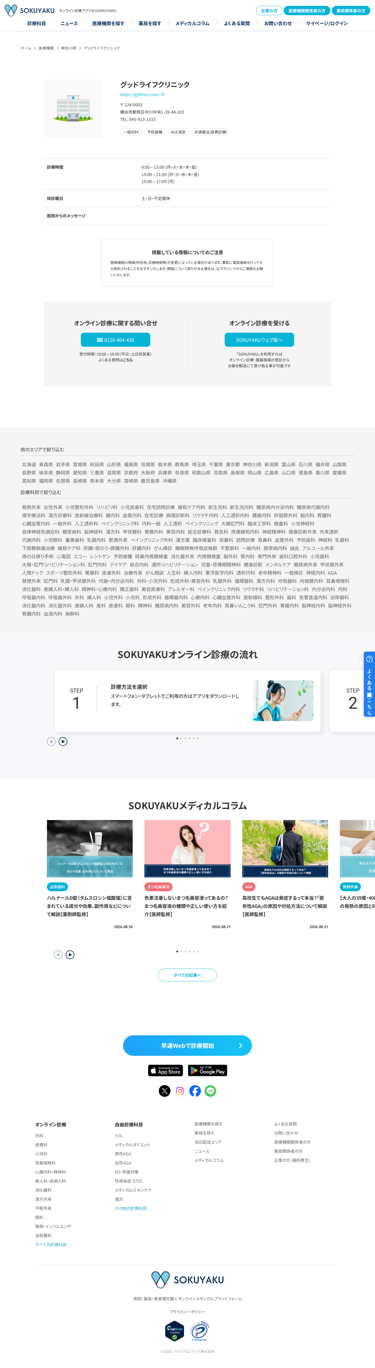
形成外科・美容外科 (190, 580)
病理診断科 (178, 515)
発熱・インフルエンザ (53, 1226)
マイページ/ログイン (327, 23)
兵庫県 (165, 472)
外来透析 (329, 531)
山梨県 (340, 464)
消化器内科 (33, 605)
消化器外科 (60, 605)
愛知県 (80, 472)
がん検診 (163, 547)
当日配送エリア (208, 1142)
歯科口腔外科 (293, 556)
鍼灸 (294, 547)
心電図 (64, 556)
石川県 (306, 464)
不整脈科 (229, 547)
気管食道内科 (313, 597)
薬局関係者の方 (351, 10)
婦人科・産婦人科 (50, 1181)
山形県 (114, 464)
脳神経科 (93, 531)
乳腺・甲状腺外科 (78, 580)
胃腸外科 (153, 531)
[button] (70, 954)
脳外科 (231, 556)
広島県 (272, 472)
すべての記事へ (187, 975)
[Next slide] (63, 741)
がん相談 (154, 572)
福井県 (323, 464)
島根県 (238, 472)
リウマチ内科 (205, 515)
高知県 (29, 480)
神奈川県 (68, 48)
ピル (118, 1135)
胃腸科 (92, 572)
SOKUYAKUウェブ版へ (259, 339)
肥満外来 (118, 539)
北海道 (29, 464)
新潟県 (272, 464)
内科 (342, 588)
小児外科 (113, 597)
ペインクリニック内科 (218, 588)
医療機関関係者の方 (307, 10)
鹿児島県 (150, 480)
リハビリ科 (106, 506)
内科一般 (151, 523)
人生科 (174, 572)
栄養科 (226, 539)
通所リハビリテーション (174, 564)
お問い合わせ (278, 23)
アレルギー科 (181, 588)
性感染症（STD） (129, 1181)
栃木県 (165, 464)
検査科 (281, 523)
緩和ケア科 (69, 547)
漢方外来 (43, 1199)
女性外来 (53, 506)
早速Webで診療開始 (187, 1045)
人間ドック (32, 572)
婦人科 (94, 597)
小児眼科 (53, 539)
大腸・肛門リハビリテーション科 (53, 564)
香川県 (323, 472)
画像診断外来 (303, 531)
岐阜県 (46, 472)
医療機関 (46, 48)
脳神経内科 (313, 605)
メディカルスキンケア (133, 1190)
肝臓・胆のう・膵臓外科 (106, 547)
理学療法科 (33, 515)
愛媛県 (340, 472)
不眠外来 (43, 1208)
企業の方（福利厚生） (292, 1160)
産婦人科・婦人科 (61, 588)
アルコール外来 (318, 547)
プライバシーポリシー (187, 1311)
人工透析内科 (235, 515)
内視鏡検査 (209, 556)
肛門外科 (267, 605)
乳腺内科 (96, 539)
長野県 (29, 472)
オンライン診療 (50, 1124)
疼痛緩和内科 (245, 531)
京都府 (131, 472)
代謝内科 (31, 539)
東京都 (233, 464)
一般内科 (251, 547)
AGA (332, 572)
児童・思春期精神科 (221, 564)
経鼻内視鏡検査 (151, 556)
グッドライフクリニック (102, 48)
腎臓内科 (31, 613)
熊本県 (97, 480)
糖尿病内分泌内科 (275, 506)
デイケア (118, 564)
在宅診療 (153, 515)
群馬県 (182, 464)
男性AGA (123, 1154)
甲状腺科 (132, 531)
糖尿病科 (71, 531)
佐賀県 (63, 480)
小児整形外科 (79, 506)
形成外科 (152, 597)
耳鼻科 (265, 539)
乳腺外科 (222, 580)
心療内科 (200, 597)
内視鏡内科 (311, 580)
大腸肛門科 (233, 523)
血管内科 (132, 515)
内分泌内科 (323, 588)
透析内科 (245, 572)
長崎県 (80, 480)
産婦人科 (84, 605)
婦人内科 (193, 572)
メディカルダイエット (132, 1144)
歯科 (291, 597)
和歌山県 (201, 472)
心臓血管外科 (226, 597)
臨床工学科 (259, 523)
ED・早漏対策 (127, 1172)
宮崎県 (131, 480)
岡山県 (255, 472)
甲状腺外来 (332, 564)
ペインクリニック (201, 523)
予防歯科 (305, 539)
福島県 (131, 464)
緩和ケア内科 (191, 506)
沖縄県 (170, 480)
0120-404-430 (119, 339)
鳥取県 (221, 472)
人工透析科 (86, 523)
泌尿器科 (339, 597)
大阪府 (148, 472)
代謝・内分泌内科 (116, 580)
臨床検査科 (204, 539)
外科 (79, 597)
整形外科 (274, 597)
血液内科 (53, 613)
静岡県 (63, 472)
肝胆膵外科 (285, 515)
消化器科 (31, 588)
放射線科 (252, 597)
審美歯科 (74, 539)
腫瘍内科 (261, 515)
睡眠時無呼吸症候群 (196, 547)
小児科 (133, 597)
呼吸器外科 (60, 597)
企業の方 (269, 10)
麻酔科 (72, 613)
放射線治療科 (89, 515)
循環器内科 (176, 597)
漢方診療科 (60, 515)
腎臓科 (324, 515)
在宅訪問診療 (161, 506)
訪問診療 (245, 539)
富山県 (289, 464)
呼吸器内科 (33, 597)
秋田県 (97, 464)
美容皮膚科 (153, 588)
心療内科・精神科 (50, 1172)
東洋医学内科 (219, 572)
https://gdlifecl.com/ (140, 94)
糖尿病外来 (305, 564)
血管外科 (284, 539)
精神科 (145, 605)
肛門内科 (97, 564)
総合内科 (139, 564)
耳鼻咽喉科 (338, 580)
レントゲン (100, 556)
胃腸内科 (289, 605)
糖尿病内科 (166, 605)
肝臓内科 (141, 547)
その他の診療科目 (131, 1208)
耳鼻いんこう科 (240, 605)
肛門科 (51, 580)
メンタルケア (278, 564)
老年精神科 (270, 572)
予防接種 (122, 556)
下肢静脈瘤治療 (38, 547)
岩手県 (63, 464)
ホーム (26, 48)
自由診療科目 (129, 1124)
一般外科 (62, 523)
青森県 (46, 464)
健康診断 (253, 564)
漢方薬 (183, 539)
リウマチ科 (253, 588)
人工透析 (172, 523)
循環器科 (244, 580)
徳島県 (306, 472)
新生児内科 (241, 506)
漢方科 (113, 531)
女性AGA (123, 1163)
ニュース (69, 23)
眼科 (130, 605)
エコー (80, 556)
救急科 (221, 531)
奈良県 (182, 472)
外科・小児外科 (152, 580)
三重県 (97, 472)
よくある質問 (237, 23)
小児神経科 (302, 523)
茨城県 (148, 464)
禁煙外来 (31, 580)
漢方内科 (265, 580)
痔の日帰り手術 (38, 556)
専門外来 (267, 556)
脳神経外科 (340, 605)
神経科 (325, 539)
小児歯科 (319, 556)
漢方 (119, 1199)
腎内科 (248, 556)
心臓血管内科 (36, 523)
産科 (101, 605)
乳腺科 (342, 539)
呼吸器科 (287, 580)
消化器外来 (182, 556)
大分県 (114, 480)
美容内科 (175, 531)
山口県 (289, 472)
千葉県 (216, 464)
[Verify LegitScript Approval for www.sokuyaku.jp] (175, 1331)
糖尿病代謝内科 (313, 506)
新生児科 (217, 506)
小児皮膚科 (132, 506)
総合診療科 (199, 531)
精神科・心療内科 (99, 588)
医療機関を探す (108, 23)
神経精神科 (274, 531)
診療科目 (36, 23)
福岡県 (46, 480)
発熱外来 (31, 506)
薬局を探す (150, 23)
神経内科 (315, 572)
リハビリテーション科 (288, 588)
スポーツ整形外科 (64, 572)
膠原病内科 (275, 547)
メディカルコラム (192, 23)
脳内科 (307, 515)
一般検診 (293, 572)
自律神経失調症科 (40, 531)
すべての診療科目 (51, 1244)
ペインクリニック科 (120, 523)
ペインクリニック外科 (151, 539)
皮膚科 (116, 605)
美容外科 (190, 605)
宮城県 (80, 464)
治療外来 (133, 572)
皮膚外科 (111, 572)
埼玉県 (199, 464)
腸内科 (113, 515)
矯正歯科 (129, 588)
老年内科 (212, 605)
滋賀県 (114, 472)
